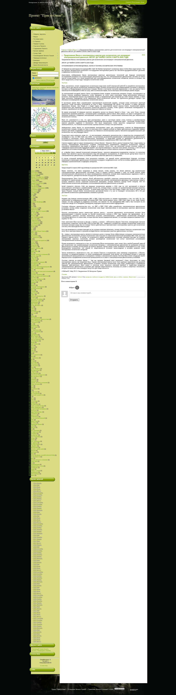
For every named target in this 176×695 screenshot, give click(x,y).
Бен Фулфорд (33, 186)
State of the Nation (34, 444)
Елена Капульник (34, 288)
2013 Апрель (37, 483)
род (30, 314)
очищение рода (34, 256)
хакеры (31, 453)
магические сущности (36, 395)
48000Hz (31, 233)
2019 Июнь (36, 566)
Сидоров (31, 316)
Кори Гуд (31, 234)
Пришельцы (33, 452)
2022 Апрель (37, 632)
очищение (32, 243)
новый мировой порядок (37, 262)
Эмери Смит (33, 293)
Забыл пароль (40, 80)
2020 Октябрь (37, 597)
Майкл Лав (32, 185)
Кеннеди (31, 469)
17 (39, 162)
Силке (31, 229)
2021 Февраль (37, 605)
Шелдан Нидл (33, 327)
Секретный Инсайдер (36, 299)
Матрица (31, 250)
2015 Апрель (37, 514)
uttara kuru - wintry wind (36, 449)
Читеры (31, 350)
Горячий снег (33, 392)
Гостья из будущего (35, 339)
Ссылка (64, 274)
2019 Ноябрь (37, 576)
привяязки (32, 450)
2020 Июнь (36, 589)
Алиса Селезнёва (34, 436)
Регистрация (136, 2)
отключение (32, 219)
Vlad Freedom (33, 364)
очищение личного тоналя (37, 211)
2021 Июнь (36, 612)
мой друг (32, 294)
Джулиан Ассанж (34, 384)
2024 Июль (36, 639)
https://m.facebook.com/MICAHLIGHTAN (41, 455)
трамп (31, 195)
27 (48, 165)
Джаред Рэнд (33, 421)
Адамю (31, 283)
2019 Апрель (37, 562)
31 (39, 167)
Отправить (74, 300)
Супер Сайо (33, 214)
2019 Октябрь (37, 574)
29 (54, 165)
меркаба (31, 440)
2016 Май (36, 535)
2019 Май (36, 564)
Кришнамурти (33, 472)
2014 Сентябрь (38, 502)
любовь (31, 419)
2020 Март (36, 583)
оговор (31, 387)
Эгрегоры (32, 438)
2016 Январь (37, 531)
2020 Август (37, 593)
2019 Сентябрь (38, 572)
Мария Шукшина (34, 317)
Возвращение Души (35, 424)
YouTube (64, 83)
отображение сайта (35, 300)
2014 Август (37, 500)
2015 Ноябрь (37, 527)
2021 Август (37, 616)
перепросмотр (33, 208)
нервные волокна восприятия (38, 276)
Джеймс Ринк (33, 304)
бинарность (32, 415)
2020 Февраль (37, 581)
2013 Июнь (36, 487)
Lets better (32, 180)
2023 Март (36, 633)
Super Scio (32, 212)
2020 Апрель (37, 585)
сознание (32, 171)
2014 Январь (37, 498)
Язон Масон (33, 259)
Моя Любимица (34, 341)
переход (31, 361)
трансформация (34, 464)
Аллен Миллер (33, 404)
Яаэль (31, 324)
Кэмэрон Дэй (33, 461)
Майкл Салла (33, 191)
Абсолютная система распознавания (41, 271)
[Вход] (77, 288)
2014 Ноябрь (37, 506)
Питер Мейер (33, 189)
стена (30, 463)
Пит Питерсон (33, 322)
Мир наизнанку (34, 358)
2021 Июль (36, 614)
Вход (142, 2)
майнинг (31, 475)
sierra (30, 429)
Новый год (32, 313)
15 (54, 160)
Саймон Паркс (33, 336)
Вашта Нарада (33, 311)
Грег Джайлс (33, 446)
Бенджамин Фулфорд (36, 202)
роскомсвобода (34, 473)
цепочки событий (34, 338)
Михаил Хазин (33, 344)
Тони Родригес (33, 263)
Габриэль (32, 347)
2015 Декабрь (37, 529)
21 (51, 162)
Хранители (32, 260)
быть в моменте (34, 223)
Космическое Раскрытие (37, 375)
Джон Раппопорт (34, 222)
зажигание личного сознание (38, 460)
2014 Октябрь (37, 504)
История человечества (36, 406)
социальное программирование (39, 266)
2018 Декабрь (37, 554)
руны (30, 203)
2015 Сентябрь (38, 523)
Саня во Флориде (34, 321)
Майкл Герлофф (34, 430)
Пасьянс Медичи (34, 368)
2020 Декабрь (37, 601)
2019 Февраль (37, 558)
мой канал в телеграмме (37, 188)
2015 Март (36, 512)
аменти (31, 345)
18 (42, 162)
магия (31, 205)
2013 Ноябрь (37, 496)
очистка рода (33, 401)
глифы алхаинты (34, 376)
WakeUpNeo (33, 325)
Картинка (65, 164)
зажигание (32, 273)
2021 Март (36, 606)
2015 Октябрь (37, 525)
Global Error (32, 410)
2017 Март (36, 541)
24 (39, 165)
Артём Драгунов (34, 370)
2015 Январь (37, 508)
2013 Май (36, 485)
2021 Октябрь (37, 620)
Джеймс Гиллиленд (35, 268)
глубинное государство (36, 177)
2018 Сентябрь (38, 549)
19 (45, 162)
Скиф (30, 359)
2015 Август (37, 522)
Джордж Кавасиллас (35, 412)
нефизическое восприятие (37, 240)
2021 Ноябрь (37, 622)
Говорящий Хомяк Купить (40, 649)
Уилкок (31, 206)
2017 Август (37, 543)
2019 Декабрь (37, 578)
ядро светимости (34, 456)
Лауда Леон (32, 277)
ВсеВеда (31, 342)
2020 (69, 50)
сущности (32, 427)
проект (31, 200)
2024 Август (37, 641)
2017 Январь (37, 539)
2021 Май (36, 610)
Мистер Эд (32, 257)
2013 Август (37, 491)
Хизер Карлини (33, 373)
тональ (31, 253)
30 (36, 167)
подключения (33, 225)
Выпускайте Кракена (35, 274)
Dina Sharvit (32, 265)
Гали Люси (32, 297)
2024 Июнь (36, 637)
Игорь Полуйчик (34, 393)
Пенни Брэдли (33, 447)
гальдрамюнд (33, 334)
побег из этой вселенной (37, 418)
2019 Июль (36, 568)
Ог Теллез (32, 216)
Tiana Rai (32, 197)
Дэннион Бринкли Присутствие (39, 319)
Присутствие (33, 172)
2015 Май (36, 516)
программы (32, 379)
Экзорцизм (32, 282)
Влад (30, 353)
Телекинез (32, 285)
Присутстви (32, 362)
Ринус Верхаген (34, 237)
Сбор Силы (32, 423)
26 (45, 165)
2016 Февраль (37, 533)
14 (51, 160)
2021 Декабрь (37, 624)
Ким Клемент (33, 413)
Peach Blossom (34, 182)
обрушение (32, 381)
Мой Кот (31, 308)
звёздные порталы (35, 248)
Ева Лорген (32, 372)
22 (54, 162)
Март (74, 50)
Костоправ (32, 291)
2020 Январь (37, 579)
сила (30, 239)
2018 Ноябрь (37, 552)
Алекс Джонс (33, 443)
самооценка (33, 245)
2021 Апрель (37, 608)
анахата (31, 378)
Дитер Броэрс (33, 435)
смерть (31, 398)
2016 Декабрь (37, 537)
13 (48, 160)
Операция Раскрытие (36, 183)
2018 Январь (37, 545)
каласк (31, 385)
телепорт (32, 242)
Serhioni (79, 277)
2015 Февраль (37, 510)
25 (42, 165)
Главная (128, 2)
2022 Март (36, 630)
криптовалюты (33, 416)
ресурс (31, 270)
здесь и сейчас (34, 174)
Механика (32, 402)
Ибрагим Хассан (34, 280)
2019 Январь (37, 556)
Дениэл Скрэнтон (34, 355)
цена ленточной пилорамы (37, 409)
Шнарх (31, 458)
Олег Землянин (34, 330)
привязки (32, 226)
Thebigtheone (33, 209)
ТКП (30, 390)
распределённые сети (36, 466)
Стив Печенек (33, 365)
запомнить (38, 78)
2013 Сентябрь (38, 493)
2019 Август (37, 570)
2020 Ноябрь (37, 599)
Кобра (31, 199)
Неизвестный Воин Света (37, 231)
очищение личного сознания (38, 382)
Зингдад (31, 310)
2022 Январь (37, 626)
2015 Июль (36, 520)
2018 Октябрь (37, 550)
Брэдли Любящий (34, 217)
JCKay (31, 307)
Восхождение (33, 467)
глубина (31, 290)
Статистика (44, 665)
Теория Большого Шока (36, 178)
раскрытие (32, 175)
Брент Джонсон (34, 432)
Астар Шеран (33, 389)
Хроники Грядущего (35, 407)
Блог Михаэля (33, 220)
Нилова (31, 348)
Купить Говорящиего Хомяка (41, 650)
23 (36, 165)
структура (32, 351)
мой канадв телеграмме (36, 287)
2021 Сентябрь (38, 618)
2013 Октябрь (37, 494)
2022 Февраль (37, 628)
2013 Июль (36, 489)
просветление (33, 236)
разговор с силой (34, 470)
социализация (33, 302)
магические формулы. (36, 296)
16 (36, 162)
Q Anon (31, 194)
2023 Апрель (37, 635)
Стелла (31, 328)
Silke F (31, 228)
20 (48, 162)
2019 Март (36, 560)
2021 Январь (37, 603)
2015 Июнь (36, 518)
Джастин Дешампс (35, 305)
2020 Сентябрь (38, 595)
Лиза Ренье (32, 192)
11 (42, 160)
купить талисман (34, 441)
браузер (31, 426)
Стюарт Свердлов (34, 331)
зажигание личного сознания (38, 254)
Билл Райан (32, 433)
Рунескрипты (33, 246)
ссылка (31, 399)
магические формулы (36, 279)
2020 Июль (36, 591)
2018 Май (36, 547)
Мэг (30, 396)
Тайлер (31, 367)
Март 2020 (45, 151)
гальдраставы (33, 251)
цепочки (31, 333)
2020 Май (36, 587)
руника (31, 356)
